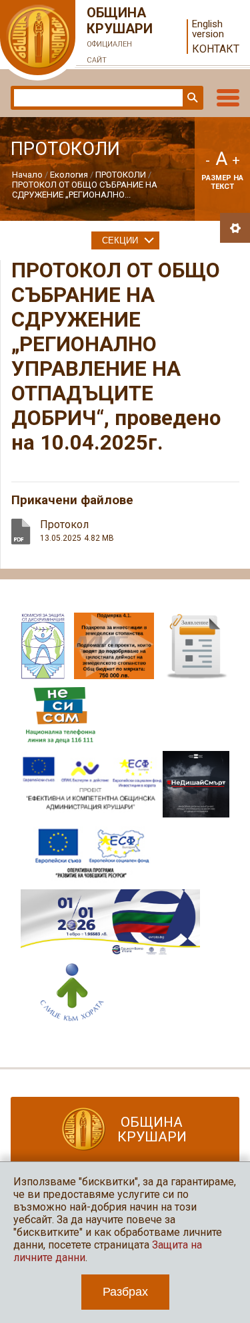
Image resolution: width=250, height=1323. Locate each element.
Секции (120, 240)
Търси (191, 97)
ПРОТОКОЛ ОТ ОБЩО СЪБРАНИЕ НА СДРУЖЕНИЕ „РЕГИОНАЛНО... (84, 190)
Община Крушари (120, 35)
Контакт (215, 49)
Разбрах (125, 1291)
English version (208, 29)
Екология (69, 175)
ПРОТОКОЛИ (120, 175)
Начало (27, 175)
